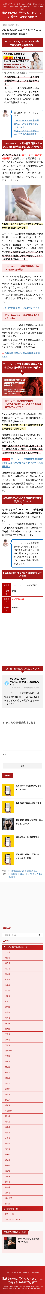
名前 (4, 754)
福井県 (7, 1040)
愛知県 (7, 1029)
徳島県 (7, 1143)
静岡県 (7, 1007)
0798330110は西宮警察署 (27, 837)
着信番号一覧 (12, 1209)
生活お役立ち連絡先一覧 (16, 947)
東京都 (7, 1045)
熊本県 (7, 1187)
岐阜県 (7, 1018)
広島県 (7, 1127)
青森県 (7, 958)
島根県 (7, 1122)
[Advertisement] (22, 639)
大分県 (7, 1182)
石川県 (7, 1012)
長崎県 (7, 1176)
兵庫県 (7, 1105)
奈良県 (7, 1094)
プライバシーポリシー (13, 1272)
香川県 (7, 1149)
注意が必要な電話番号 (13, 1219)
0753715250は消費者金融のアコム (22, 871)
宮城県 (7, 974)
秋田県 (7, 963)
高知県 (7, 1154)
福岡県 (7, 1165)
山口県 (7, 1138)
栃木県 (7, 1072)
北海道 (7, 952)
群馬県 (7, 1078)
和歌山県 (8, 1111)
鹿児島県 (8, 1198)
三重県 (7, 1034)
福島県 (7, 985)
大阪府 (7, 1100)
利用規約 (26, 1272)
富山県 (7, 1023)
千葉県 (7, 1056)
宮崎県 (7, 1193)
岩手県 (7, 969)
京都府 (7, 1089)
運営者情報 (35, 1272)
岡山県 (7, 1116)
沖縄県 (7, 1204)
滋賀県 (7, 1083)
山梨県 (7, 1001)
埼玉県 (7, 1061)
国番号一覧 (9, 1214)
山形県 (7, 979)
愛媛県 (7, 1160)
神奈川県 (8, 1051)
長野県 (7, 996)
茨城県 (7, 1067)
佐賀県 (7, 1171)
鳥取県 (7, 1133)
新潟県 (7, 990)
